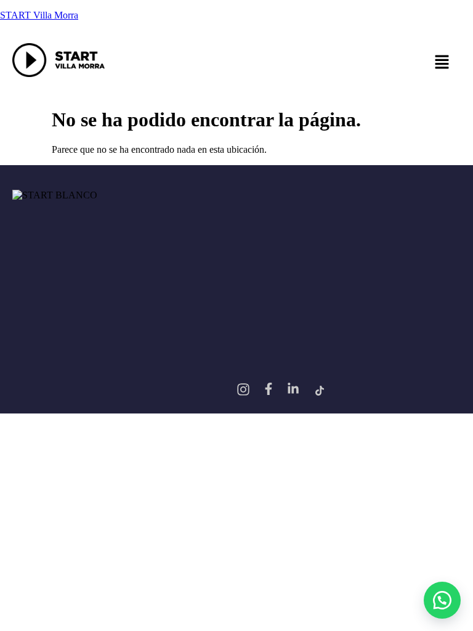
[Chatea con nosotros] (442, 600)
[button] (289, 62)
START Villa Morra (39, 15)
